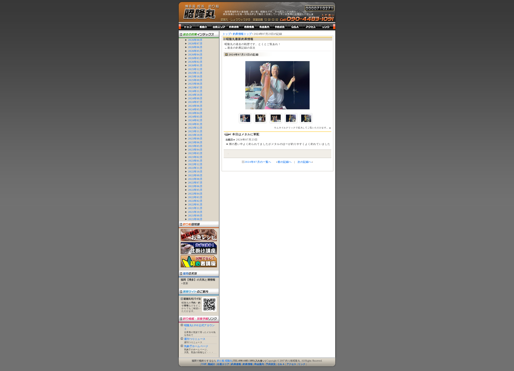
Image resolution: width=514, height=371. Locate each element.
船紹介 (211, 364)
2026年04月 (195, 54)
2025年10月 (195, 76)
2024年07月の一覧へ (258, 161)
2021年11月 (195, 208)
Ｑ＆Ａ (281, 364)
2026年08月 (195, 39)
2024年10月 (195, 94)
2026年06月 (195, 47)
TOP (203, 364)
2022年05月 (195, 189)
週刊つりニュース (194, 338)
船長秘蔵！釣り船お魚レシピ (199, 235)
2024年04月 (195, 113)
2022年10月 (195, 171)
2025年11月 (195, 72)
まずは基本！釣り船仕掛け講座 (199, 248)
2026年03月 (195, 58)
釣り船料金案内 (264, 26)
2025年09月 (195, 80)
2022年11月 (195, 167)
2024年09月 (195, 98)
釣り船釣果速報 (234, 26)
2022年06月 (195, 186)
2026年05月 (195, 50)
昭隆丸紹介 (203, 26)
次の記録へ (305, 161)
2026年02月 (195, 61)
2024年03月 (195, 116)
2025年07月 (195, 87)
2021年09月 (195, 215)
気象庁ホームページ (196, 346)
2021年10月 (195, 211)
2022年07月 (195, 182)
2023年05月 (195, 146)
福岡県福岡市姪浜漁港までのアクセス (310, 26)
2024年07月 (195, 102)
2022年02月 (195, 200)
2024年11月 (195, 91)
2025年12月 (195, 69)
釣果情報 (248, 364)
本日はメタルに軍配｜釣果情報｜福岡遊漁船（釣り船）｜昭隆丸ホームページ (201, 12)
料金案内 (259, 364)
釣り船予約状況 (280, 26)
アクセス (291, 364)
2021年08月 (195, 219)
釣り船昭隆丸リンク (326, 26)
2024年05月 (195, 109)
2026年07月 (195, 43)
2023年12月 (195, 127)
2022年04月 (195, 193)
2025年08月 (195, 83)
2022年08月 (195, 178)
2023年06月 (195, 142)
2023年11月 (195, 131)
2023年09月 (195, 138)
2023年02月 (195, 157)
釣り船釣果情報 (249, 26)
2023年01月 (195, 160)
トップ (187, 26)
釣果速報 (236, 364)
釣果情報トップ (242, 33)
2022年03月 (195, 197)
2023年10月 (195, 134)
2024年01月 (195, 124)
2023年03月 (195, 153)
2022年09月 (195, 175)
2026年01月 (195, 65)
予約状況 (271, 364)
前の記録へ (285, 161)
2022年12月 (195, 164)
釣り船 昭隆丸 (225, 360)
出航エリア (219, 26)
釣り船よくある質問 (295, 26)
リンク (301, 364)
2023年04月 (195, 149)
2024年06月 (195, 105)
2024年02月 (195, 120)
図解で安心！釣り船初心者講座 (199, 261)
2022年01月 (195, 204)
